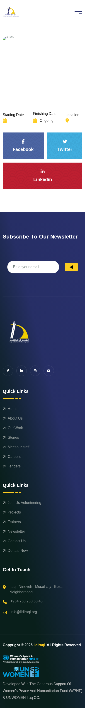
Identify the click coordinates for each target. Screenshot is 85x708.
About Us (15, 418)
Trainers (14, 522)
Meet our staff (18, 447)
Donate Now (18, 550)
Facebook (23, 149)
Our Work (15, 428)
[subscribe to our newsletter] (71, 267)
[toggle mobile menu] (78, 11)
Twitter (64, 149)
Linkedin (42, 179)
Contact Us (17, 541)
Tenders (14, 466)
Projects (14, 512)
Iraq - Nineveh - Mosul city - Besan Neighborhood (37, 589)
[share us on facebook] (8, 371)
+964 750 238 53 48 (26, 601)
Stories (13, 437)
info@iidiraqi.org (23, 612)
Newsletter (16, 531)
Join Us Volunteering (24, 503)
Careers (14, 457)
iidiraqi (39, 645)
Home (12, 409)
